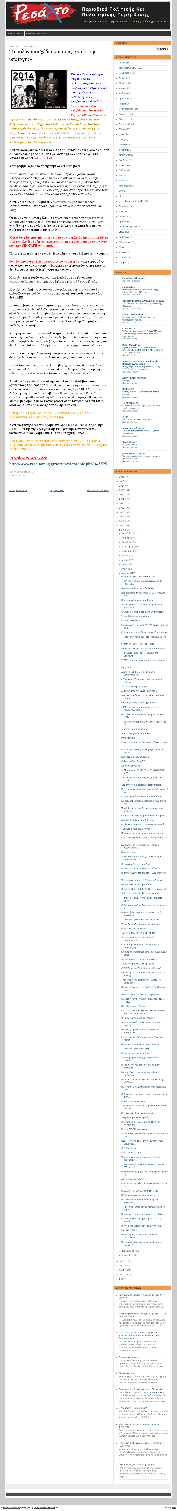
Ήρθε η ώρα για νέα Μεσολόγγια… (137, 733)
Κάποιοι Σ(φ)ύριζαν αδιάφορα (135, 757)
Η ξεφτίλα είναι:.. (128, 852)
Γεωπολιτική (124, 124)
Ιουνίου (125, 560)
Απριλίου (126, 569)
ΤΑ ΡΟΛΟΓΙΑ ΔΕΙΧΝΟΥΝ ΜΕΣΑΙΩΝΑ (138, 933)
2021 (122, 499)
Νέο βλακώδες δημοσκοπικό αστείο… (138, 1113)
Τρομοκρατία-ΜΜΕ (127, 68)
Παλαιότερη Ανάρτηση (98, 490)
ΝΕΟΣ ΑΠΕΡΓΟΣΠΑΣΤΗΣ (134, 453)
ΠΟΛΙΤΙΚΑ (123, 216)
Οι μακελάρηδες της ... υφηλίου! (136, 864)
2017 (122, 517)
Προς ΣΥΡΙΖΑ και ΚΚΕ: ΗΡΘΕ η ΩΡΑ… (139, 576)
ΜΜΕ (121, 139)
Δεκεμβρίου (127, 533)
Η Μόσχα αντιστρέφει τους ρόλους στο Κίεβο (142, 1214)
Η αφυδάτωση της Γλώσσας (134, 1006)
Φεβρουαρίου (128, 1251)
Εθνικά (122, 83)
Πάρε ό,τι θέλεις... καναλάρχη (134, 928)
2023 (122, 490)
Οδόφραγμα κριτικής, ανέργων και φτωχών (143, 301)
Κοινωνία (123, 114)
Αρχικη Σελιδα (15, 33)
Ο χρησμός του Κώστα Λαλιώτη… (136, 1053)
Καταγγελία (124, 180)
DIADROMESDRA (131, 345)
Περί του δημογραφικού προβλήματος (136, 1465)
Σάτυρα (122, 129)
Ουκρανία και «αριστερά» (133, 1101)
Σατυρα (122, 232)
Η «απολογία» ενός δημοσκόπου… (137, 884)
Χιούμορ (123, 93)
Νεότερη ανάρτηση (18, 490)
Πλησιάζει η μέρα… (128, 1373)
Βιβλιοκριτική (125, 242)
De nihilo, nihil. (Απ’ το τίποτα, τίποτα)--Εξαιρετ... (144, 648)
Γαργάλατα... (127, 667)
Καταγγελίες (124, 155)
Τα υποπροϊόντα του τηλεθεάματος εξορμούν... (143, 880)
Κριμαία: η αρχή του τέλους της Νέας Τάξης (141, 796)
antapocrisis (128, 287)
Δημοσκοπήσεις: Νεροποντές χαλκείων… (140, 959)
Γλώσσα (122, 247)
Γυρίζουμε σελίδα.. (130, 445)
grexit (125, 417)
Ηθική (121, 196)
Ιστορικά (123, 252)
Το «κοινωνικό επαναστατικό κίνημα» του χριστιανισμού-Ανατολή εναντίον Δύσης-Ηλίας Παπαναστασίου (140, 1335)
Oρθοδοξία (124, 221)
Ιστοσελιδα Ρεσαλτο (36, 33)
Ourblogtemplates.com (44, 1507)
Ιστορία (122, 88)
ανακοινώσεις (125, 165)
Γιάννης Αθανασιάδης (132, 314)
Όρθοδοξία (124, 237)
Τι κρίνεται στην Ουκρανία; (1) (135, 1048)
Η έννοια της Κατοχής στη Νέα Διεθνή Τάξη (141, 1226)
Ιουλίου (125, 555)
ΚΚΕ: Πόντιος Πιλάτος (131, 1152)
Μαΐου (125, 564)
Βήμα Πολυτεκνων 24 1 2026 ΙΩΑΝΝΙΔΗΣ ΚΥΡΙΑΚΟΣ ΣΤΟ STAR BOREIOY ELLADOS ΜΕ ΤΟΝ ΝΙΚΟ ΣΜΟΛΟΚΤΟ (142, 350)
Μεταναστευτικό (126, 109)
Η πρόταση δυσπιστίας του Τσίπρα (137, 600)
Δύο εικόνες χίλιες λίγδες (132, 1179)
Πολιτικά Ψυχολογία (128, 227)
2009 (122, 1279)
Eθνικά (122, 191)
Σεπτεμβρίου (128, 546)
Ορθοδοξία (124, 98)
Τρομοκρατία (125, 186)
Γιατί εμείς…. (127, 380)
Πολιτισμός (124, 73)
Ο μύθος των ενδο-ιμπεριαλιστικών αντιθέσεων (142, 612)
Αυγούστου (127, 551)
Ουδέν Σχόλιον (129, 442)
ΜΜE (121, 211)
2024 (122, 486)
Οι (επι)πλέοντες (128, 1148)
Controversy (128, 328)
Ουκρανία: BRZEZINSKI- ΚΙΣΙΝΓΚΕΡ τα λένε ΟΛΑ (144, 889)
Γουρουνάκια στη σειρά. (130, 1357)
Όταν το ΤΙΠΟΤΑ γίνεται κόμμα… (136, 1129)
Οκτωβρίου (127, 542)
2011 (122, 1270)
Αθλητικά (123, 119)
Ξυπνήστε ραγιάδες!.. (131, 766)
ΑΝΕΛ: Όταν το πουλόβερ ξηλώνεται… (139, 691)
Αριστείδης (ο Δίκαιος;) (133, 428)
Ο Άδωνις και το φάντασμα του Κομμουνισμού (142, 815)
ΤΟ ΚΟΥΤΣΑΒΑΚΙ (130, 403)
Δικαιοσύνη (124, 206)
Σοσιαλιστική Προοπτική (134, 278)
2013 (122, 1261)
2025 (122, 481)
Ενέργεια (123, 145)
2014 (122, 530)
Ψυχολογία (124, 150)
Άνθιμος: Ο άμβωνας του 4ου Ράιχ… (138, 820)
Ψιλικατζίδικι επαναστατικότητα (135, 616)
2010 (122, 1274)
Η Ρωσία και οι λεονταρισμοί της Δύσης (139, 868)
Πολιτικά (123, 63)
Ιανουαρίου (127, 1255)
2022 (122, 494)
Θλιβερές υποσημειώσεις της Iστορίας (138, 703)
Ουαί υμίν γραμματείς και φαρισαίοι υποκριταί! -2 (144, 824)
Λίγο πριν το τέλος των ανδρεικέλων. (138, 588)
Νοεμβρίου (127, 538)
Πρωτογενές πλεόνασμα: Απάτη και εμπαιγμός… (143, 833)
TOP (174, 1507)
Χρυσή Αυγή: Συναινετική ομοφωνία (137, 964)
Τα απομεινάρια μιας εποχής (134, 686)
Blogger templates (11, 1507)
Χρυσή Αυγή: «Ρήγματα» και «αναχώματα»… (142, 924)
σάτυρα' (122, 262)
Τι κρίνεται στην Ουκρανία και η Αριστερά (140, 920)
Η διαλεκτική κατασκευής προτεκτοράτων (140, 1044)
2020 (122, 503)
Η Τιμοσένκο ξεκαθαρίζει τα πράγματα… (139, 1195)
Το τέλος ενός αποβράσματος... (135, 729)
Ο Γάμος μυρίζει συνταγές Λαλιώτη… (138, 1018)
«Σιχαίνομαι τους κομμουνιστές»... (137, 829)
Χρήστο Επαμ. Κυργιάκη (134, 378)
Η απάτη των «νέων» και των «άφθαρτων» (141, 994)
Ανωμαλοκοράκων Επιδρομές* (135, 1117)
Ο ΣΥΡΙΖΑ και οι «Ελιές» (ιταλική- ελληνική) (141, 968)
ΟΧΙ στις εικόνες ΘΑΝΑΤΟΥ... (134, 761)
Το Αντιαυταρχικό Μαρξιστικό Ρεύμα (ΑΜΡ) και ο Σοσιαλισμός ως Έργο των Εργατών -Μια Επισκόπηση (142, 333)
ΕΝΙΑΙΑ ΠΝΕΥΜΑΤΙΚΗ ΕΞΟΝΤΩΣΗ (137, 644)
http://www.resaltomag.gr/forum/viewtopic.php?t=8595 (58, 464)
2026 (122, 477)
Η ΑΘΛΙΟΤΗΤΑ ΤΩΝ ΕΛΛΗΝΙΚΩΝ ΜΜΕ (139, 1191)
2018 (122, 512)
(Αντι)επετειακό (128, 738)
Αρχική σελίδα (57, 490)
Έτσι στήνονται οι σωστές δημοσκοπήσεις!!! (141, 785)
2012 (122, 1266)
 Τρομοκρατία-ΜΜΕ (132, 201)
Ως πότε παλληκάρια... (131, 621)
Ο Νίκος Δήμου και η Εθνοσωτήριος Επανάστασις (144, 632)
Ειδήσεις (123, 170)
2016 (122, 521)
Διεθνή (122, 78)
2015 (122, 525)
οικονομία (123, 134)
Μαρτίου (126, 573)
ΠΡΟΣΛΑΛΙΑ (128, 389)
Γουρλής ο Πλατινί (129, 1230)
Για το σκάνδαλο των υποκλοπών (136, 419)
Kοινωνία (123, 175)
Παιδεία (122, 104)
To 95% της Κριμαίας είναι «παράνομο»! (140, 893)
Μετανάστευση (125, 257)
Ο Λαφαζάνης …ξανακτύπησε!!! (133, 1408)
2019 (122, 508)
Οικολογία (123, 160)
